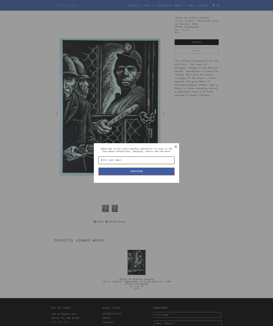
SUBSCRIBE (136, 171)
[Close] (175, 146)
